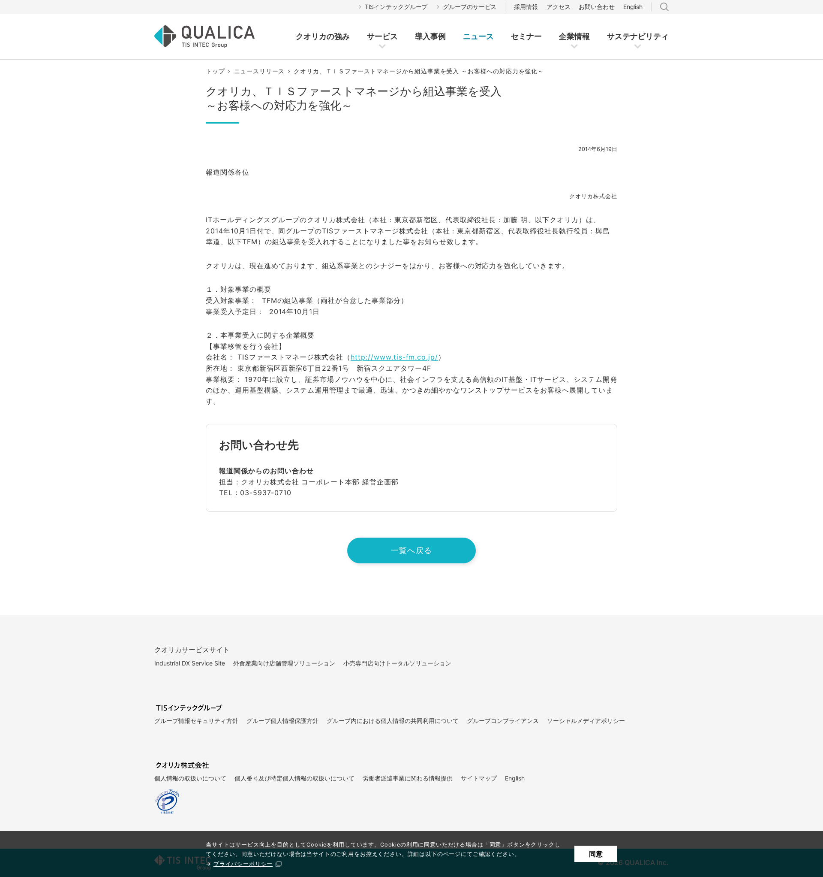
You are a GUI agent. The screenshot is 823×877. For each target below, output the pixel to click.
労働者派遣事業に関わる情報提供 (408, 778)
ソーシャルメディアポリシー (586, 720)
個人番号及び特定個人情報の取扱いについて (294, 778)
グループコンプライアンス (503, 720)
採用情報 (526, 6)
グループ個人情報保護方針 (282, 720)
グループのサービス (469, 6)
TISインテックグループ (396, 6)
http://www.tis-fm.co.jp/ (394, 357)
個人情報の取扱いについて (190, 778)
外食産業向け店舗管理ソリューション (284, 663)
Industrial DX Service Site (189, 663)
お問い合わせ (596, 6)
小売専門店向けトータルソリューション (397, 663)
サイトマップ (479, 778)
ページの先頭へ (635, 631)
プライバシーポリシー (243, 864)
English (633, 6)
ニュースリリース (259, 71)
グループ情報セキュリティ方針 (196, 720)
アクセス (559, 6)
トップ (215, 71)
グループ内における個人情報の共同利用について (393, 720)
